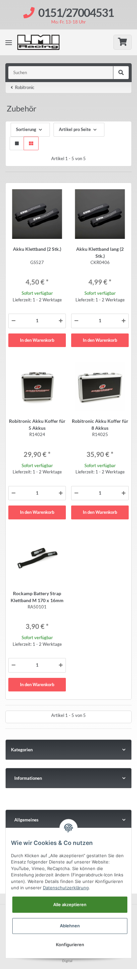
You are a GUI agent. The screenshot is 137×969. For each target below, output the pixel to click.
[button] (17, 144)
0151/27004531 (76, 12)
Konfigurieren (70, 944)
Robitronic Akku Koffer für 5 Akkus (37, 424)
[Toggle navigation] (8, 42)
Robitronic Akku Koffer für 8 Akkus (100, 424)
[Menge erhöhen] (61, 321)
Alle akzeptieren (69, 904)
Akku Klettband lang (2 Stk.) (100, 252)
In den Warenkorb (37, 340)
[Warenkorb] (122, 42)
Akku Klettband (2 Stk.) (37, 249)
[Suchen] (121, 73)
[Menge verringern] (13, 321)
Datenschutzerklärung (66, 887)
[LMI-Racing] (43, 42)
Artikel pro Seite (75, 129)
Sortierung (26, 129)
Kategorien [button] (22, 749)
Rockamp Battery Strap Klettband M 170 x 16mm (37, 597)
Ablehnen (70, 925)
